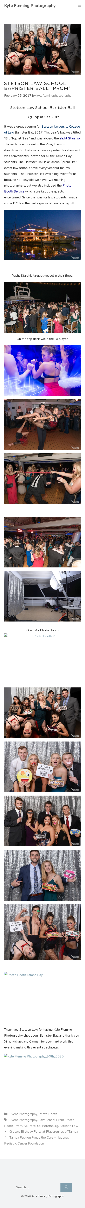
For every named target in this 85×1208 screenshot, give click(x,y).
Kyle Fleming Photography (30, 5)
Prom (18, 1126)
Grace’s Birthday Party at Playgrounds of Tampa (43, 1131)
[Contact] (42, 1177)
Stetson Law (69, 1126)
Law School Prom (51, 1120)
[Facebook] (32, 1177)
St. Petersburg (47, 1126)
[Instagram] (51, 1177)
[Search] (66, 1187)
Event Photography (23, 1114)
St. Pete (30, 1126)
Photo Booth (48, 1114)
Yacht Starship (70, 138)
